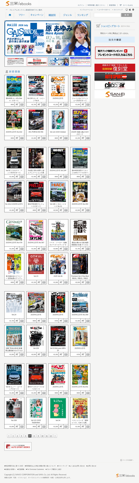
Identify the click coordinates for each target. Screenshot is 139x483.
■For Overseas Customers (35, 469)
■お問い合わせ (91, 466)
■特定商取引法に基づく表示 (13, 466)
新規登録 (112, 5)
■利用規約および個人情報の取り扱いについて (40, 466)
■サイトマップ (62, 466)
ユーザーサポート (104, 9)
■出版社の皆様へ (10, 469)
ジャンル (67, 15)
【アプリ (13, 10)
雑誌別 (52, 15)
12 (51, 436)
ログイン (81, 5)
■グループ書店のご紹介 (53, 469)
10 (42, 436)
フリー (21, 15)
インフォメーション (86, 9)
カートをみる (128, 5)
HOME (10, 15)
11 (47, 436)
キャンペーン (36, 15)
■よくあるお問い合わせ (77, 466)
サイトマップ (118, 9)
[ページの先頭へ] (126, 460)
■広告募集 (20, 469)
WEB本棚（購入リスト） (97, 5)
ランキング (82, 15)
